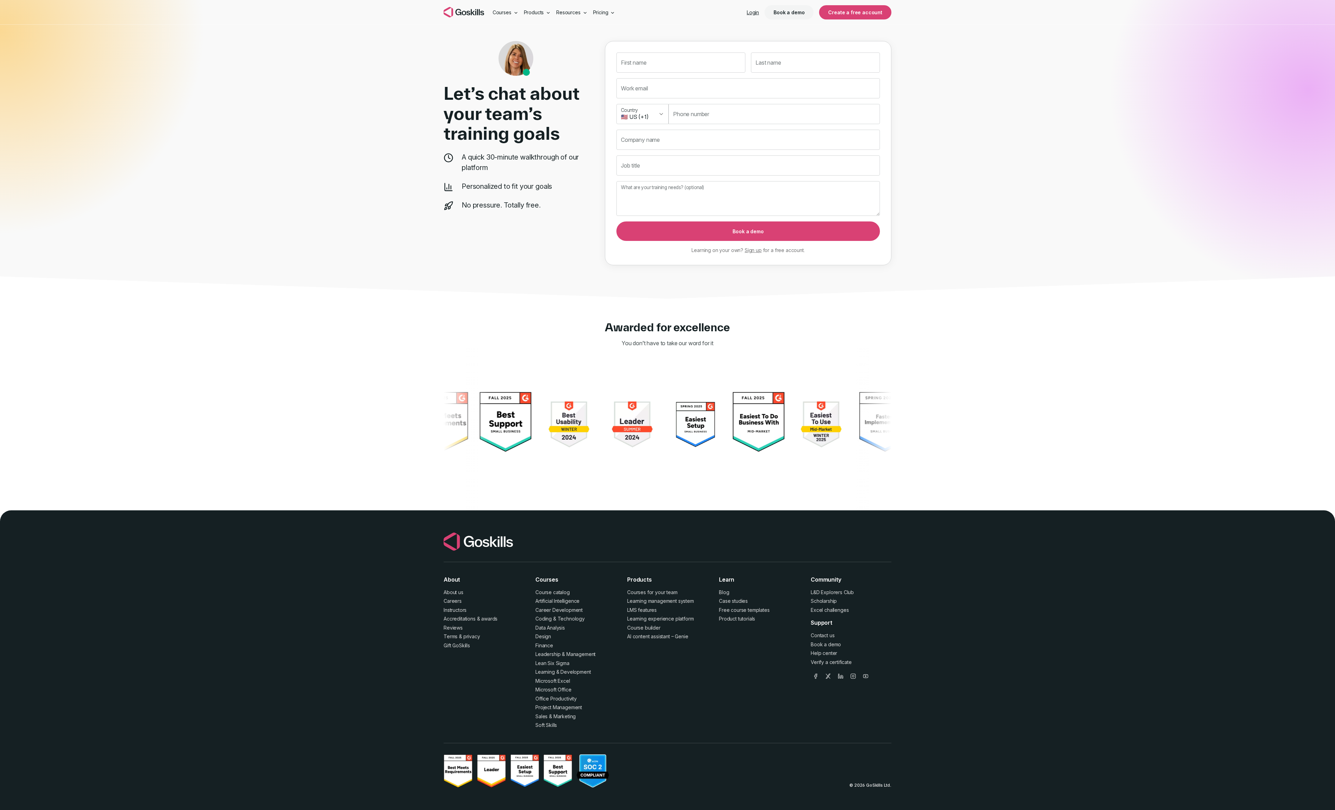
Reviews (453, 628)
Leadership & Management (565, 654)
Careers (453, 601)
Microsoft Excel (552, 681)
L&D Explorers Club (832, 592)
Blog (724, 592)
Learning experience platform (660, 619)
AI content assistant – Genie (657, 636)
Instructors (455, 610)
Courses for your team (652, 592)
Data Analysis (550, 628)
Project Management (558, 707)
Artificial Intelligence (557, 601)
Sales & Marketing (555, 716)
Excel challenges (830, 610)
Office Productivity (556, 699)
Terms (451, 636)
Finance (544, 645)
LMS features (642, 610)
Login (753, 12)
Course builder (644, 628)
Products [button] (534, 12)
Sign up (753, 250)
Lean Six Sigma (552, 663)
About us (453, 592)
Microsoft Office (553, 689)
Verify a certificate (831, 662)
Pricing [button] (601, 12)
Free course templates (744, 610)
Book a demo (789, 12)
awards (489, 619)
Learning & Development (563, 672)
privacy (471, 636)
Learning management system (660, 601)
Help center (824, 653)
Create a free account (855, 12)
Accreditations (460, 619)
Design (543, 636)
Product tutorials (737, 619)
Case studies (733, 601)
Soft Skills (546, 725)
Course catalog (552, 592)
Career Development (559, 610)
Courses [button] (503, 12)
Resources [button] (569, 12)
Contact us (822, 635)
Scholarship (824, 601)
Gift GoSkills (457, 645)
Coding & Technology (560, 619)
